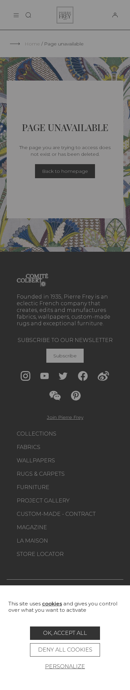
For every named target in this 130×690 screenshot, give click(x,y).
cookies (52, 603)
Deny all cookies (65, 650)
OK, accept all (65, 633)
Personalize (65, 666)
